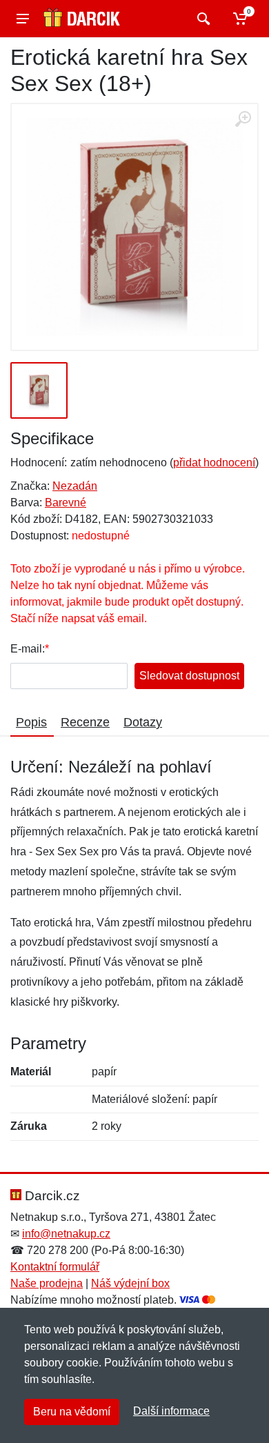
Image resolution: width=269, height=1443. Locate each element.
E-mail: (27, 649)
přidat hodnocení (214, 462)
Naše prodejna (46, 1283)
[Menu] (22, 18)
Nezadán (74, 486)
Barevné (65, 502)
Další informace (171, 1411)
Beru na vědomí (71, 1411)
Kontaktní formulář (54, 1267)
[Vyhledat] (201, 18)
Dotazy (142, 722)
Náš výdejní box (130, 1283)
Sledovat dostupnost (189, 675)
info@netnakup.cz (66, 1234)
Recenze (85, 722)
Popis (31, 722)
